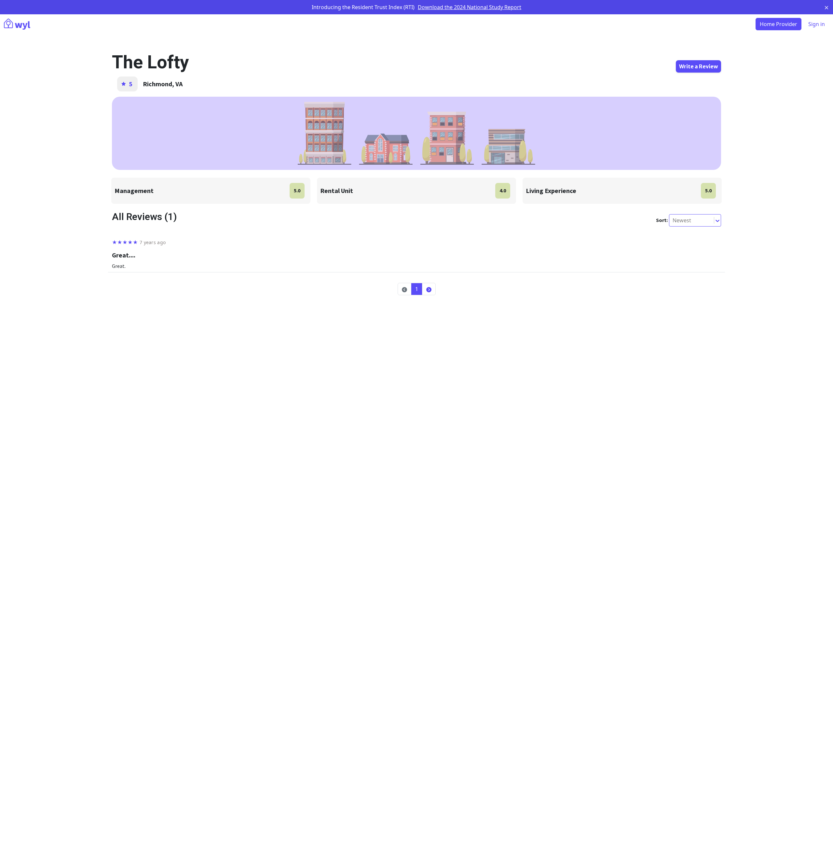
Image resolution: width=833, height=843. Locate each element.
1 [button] (416, 289)
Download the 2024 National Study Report (469, 7)
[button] (429, 289)
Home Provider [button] (778, 24)
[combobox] (673, 220)
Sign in (816, 24)
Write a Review (698, 66)
